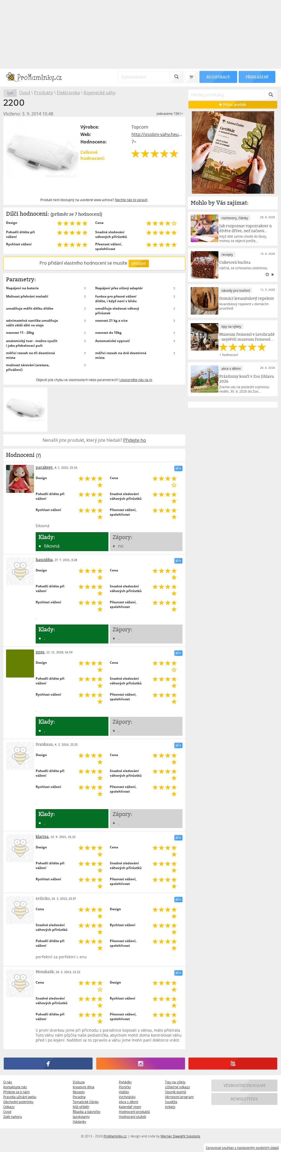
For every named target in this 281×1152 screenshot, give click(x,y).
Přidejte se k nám (16, 1092)
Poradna (79, 1097)
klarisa (42, 836)
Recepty (79, 1092)
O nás (7, 1082)
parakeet (44, 467)
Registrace (218, 76)
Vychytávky (127, 1097)
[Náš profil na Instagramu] (140, 1063)
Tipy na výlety (175, 1082)
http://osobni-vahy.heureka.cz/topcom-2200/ (156, 134)
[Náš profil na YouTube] (233, 1063)
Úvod (24, 93)
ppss (40, 651)
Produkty (43, 93)
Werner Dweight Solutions (180, 1136)
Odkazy (9, 1106)
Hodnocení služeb (132, 1116)
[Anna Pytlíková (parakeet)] (20, 479)
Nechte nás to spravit (131, 200)
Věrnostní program (179, 1097)
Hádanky (79, 1121)
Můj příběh (81, 1106)
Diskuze (79, 1082)
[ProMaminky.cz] (36, 77)
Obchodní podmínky (18, 1102)
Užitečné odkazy (177, 1087)
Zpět (10, 93)
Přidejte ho (134, 440)
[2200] (42, 156)
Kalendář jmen (130, 1106)
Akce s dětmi (128, 1102)
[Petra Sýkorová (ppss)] (20, 663)
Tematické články (86, 1102)
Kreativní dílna (83, 1087)
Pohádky (125, 1082)
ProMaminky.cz (115, 1136)
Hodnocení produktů (134, 1111)
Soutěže (171, 1102)
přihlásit (138, 263)
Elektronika (68, 93)
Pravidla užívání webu (19, 1097)
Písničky (125, 1087)
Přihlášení (257, 76)
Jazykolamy (81, 1116)
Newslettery (244, 1098)
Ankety (170, 1106)
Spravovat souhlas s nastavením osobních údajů (242, 1147)
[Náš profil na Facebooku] (48, 1063)
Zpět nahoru (12, 1116)
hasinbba (44, 559)
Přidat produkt (235, 104)
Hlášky (124, 1092)
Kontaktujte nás (15, 1087)
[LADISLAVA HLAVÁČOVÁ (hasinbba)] (20, 571)
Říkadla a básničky (86, 1111)
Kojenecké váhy (100, 93)
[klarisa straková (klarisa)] (20, 848)
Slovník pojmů (175, 1092)
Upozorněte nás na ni (135, 379)
